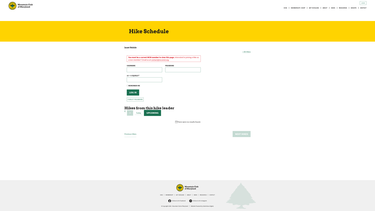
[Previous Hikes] (124, 111)
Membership (169, 195)
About (325, 8)
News (333, 8)
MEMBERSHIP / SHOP (298, 8)
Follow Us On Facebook (179, 201)
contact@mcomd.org (160, 60)
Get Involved (314, 8)
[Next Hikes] (130, 113)
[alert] (188, 122)
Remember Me (134, 85)
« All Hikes (246, 52)
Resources (343, 8)
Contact (363, 8)
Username (131, 65)
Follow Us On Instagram (200, 201)
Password (169, 65)
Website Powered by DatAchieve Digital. (202, 206)
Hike (285, 8)
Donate (353, 8)
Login (363, 3)
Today (138, 113)
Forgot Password (135, 99)
